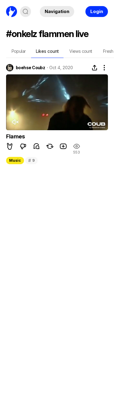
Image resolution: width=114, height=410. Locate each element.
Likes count (47, 51)
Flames (15, 136)
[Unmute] (14, 122)
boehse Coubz (30, 68)
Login (96, 11)
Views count (80, 51)
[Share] (94, 67)
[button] (9, 146)
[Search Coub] (25, 11)
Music (15, 160)
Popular (19, 51)
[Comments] (36, 146)
